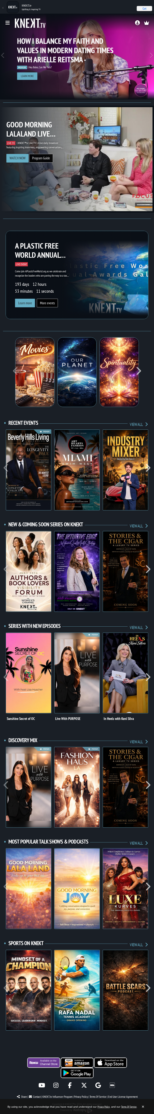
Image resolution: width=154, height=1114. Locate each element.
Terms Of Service (98, 1096)
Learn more (27, 76)
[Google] (98, 1085)
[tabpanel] (77, 57)
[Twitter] (84, 1085)
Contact (37, 1096)
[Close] (3, 8)
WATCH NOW (18, 158)
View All (136, 424)
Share (24, 1096)
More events (47, 303)
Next (151, 57)
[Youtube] (41, 1085)
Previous (3, 57)
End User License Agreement (123, 1096)
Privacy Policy (81, 1096)
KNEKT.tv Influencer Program (57, 1096)
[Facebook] (70, 1085)
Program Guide (41, 158)
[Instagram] (56, 1085)
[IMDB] (112, 1085)
